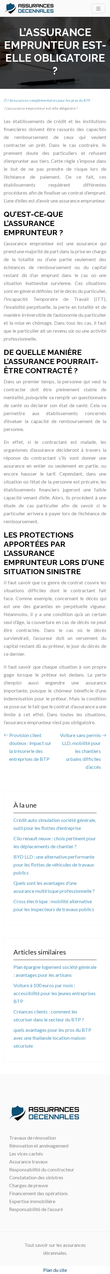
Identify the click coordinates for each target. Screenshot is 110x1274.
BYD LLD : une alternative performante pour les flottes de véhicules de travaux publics (53, 864)
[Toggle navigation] (98, 8)
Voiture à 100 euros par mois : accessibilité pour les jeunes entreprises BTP (54, 993)
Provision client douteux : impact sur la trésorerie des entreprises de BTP (30, 747)
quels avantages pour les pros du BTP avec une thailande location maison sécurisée (52, 1038)
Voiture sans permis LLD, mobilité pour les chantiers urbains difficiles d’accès (80, 751)
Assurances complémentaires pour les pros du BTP (49, 100)
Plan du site (55, 1270)
